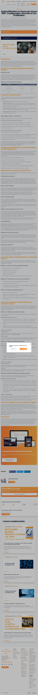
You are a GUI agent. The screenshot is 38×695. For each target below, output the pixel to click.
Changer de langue (23, 348)
